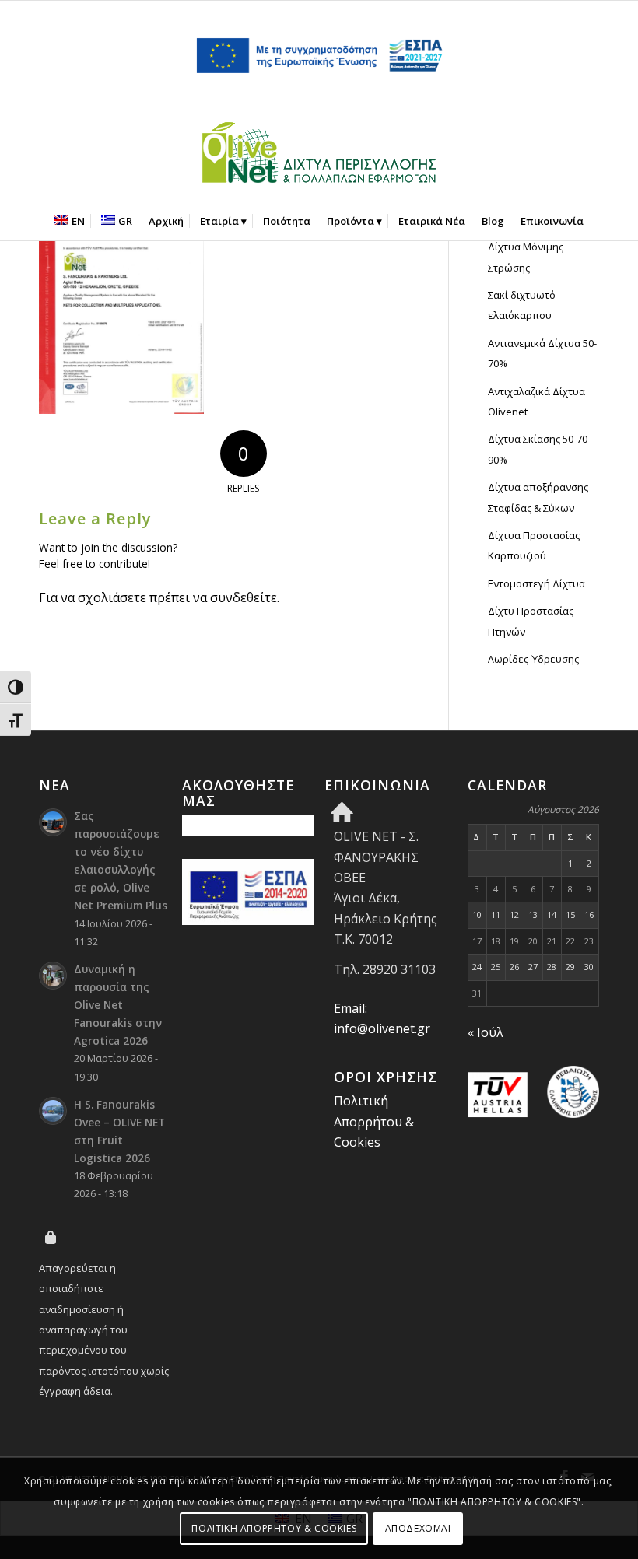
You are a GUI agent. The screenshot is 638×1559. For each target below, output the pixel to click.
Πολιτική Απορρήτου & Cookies (374, 1121)
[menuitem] (70, 220)
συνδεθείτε (243, 597)
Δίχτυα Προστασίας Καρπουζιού (534, 545)
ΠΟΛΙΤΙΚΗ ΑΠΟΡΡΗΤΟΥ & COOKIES (273, 1528)
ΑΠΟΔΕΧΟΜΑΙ (418, 1528)
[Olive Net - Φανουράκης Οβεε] (319, 155)
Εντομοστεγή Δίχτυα (536, 583)
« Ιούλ (485, 1032)
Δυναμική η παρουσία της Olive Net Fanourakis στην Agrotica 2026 (118, 1005)
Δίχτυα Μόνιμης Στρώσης (525, 257)
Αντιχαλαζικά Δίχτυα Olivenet (536, 401)
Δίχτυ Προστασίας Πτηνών (530, 621)
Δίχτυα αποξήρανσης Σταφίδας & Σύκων (538, 497)
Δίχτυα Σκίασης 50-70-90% (539, 449)
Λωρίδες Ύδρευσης (533, 659)
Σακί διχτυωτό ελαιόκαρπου (522, 305)
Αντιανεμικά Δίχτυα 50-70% (542, 353)
